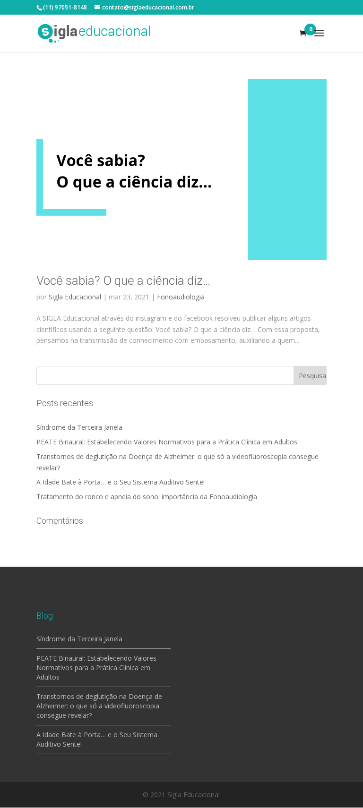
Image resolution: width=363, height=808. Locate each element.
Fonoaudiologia (181, 296)
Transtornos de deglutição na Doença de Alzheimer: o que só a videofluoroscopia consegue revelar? (99, 706)
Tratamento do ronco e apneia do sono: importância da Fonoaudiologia (146, 496)
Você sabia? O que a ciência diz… (123, 280)
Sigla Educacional (75, 296)
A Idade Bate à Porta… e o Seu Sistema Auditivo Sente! (120, 481)
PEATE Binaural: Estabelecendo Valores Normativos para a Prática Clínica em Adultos (166, 441)
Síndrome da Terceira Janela (79, 427)
